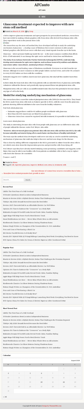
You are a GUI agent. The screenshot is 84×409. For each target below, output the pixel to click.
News (15, 162)
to (53, 165)
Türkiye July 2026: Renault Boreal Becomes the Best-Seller (25, 202)
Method (40, 165)
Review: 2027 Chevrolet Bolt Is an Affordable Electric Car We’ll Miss (29, 205)
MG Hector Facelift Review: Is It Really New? (20, 233)
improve (33, 165)
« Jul (5, 397)
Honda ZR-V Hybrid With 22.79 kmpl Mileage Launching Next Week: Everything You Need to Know (40, 236)
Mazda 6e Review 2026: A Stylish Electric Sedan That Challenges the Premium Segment (36, 198)
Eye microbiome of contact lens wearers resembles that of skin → (57, 171)
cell (12, 165)
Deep (31, 31)
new (45, 165)
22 (64, 382)
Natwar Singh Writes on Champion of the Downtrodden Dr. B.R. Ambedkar (31, 226)
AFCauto (42, 5)
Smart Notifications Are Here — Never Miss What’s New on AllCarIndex (30, 219)
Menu (43, 16)
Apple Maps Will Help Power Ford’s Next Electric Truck (24, 216)
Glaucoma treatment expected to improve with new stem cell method (38, 25)
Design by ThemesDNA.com (51, 406)
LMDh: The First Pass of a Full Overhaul (18, 191)
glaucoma (26, 165)
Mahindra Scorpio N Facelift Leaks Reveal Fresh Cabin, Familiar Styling (30, 212)
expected (18, 165)
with (64, 165)
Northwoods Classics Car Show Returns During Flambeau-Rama (27, 223)
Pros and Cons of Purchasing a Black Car (19, 229)
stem (50, 165)
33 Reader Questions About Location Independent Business (26, 195)
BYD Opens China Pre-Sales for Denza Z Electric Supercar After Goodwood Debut (34, 240)
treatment (58, 165)
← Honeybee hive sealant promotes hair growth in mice (23, 173)
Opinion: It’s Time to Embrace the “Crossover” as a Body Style (26, 209)
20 (42, 382)
